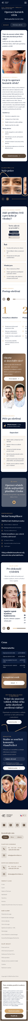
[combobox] (18, 25)
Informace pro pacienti (7, 950)
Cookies (3, 964)
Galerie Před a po (6, 891)
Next (7, 199)
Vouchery (3, 898)
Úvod (2, 7)
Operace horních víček (6, 8)
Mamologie (4, 931)
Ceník (3, 887)
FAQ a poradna (5, 957)
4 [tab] (17, 199)
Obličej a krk (18, 7)
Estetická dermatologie (7, 917)
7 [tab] (22, 199)
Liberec (19, 837)
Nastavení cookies (6, 967)
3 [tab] (15, 199)
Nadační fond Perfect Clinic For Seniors (11, 904)
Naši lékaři (4, 894)
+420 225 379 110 (13, 868)
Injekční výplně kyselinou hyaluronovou (12, 616)
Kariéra (3, 901)
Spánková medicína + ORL (8, 927)
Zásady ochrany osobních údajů (9, 961)
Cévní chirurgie (5, 924)
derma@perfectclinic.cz (15, 874)
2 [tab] (16, 299)
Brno (12, 837)
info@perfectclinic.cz (15, 855)
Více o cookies (14, 1005)
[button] (23, 815)
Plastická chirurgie (9, 7)
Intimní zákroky (5, 921)
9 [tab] (25, 199)
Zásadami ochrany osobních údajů (15, 764)
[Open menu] (25, 3)
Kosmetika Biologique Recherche (10, 938)
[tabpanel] (12, 186)
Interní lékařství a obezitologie (9, 934)
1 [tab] (12, 199)
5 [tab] (24, 299)
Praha (5, 837)
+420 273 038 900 (13, 850)
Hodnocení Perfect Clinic (8, 954)
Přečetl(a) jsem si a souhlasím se (14, 763)
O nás (3, 884)
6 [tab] (20, 199)
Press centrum (5, 947)
